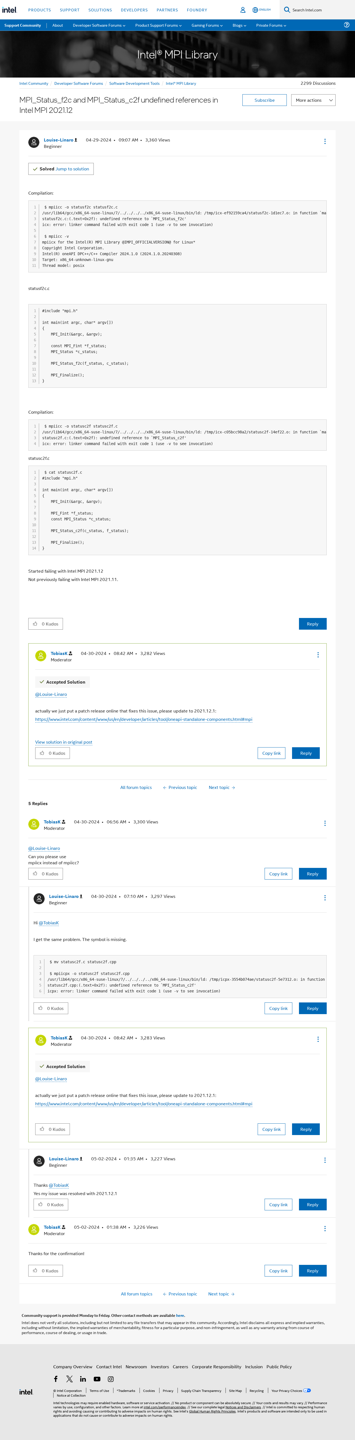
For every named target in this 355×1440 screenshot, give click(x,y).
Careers (180, 1366)
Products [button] (39, 10)
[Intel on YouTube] (97, 1379)
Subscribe (265, 100)
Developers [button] (134, 10)
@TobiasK (49, 922)
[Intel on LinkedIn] (83, 1379)
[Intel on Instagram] (110, 1379)
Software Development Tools (134, 83)
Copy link (271, 753)
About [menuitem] (57, 25)
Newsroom (136, 1366)
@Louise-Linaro (51, 694)
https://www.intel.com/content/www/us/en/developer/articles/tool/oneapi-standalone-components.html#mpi (143, 719)
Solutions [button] (100, 10)
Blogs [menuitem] (238, 25)
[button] (324, 141)
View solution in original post (63, 742)
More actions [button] (308, 100)
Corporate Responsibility (216, 1366)
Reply (312, 623)
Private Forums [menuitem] (269, 25)
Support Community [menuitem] (22, 25)
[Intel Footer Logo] (26, 1391)
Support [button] (70, 10)
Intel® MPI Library (181, 83)
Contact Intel (109, 1366)
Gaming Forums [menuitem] (205, 25)
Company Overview (72, 1366)
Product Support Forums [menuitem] (156, 25)
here (180, 1315)
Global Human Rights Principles (212, 1411)
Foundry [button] (197, 10)
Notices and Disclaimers (243, 1406)
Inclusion (254, 1366)
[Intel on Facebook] (55, 1379)
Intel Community (33, 83)
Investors (160, 1366)
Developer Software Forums (78, 83)
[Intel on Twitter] (69, 1379)
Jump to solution (64, 168)
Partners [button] (167, 10)
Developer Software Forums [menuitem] (97, 25)
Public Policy (279, 1366)
